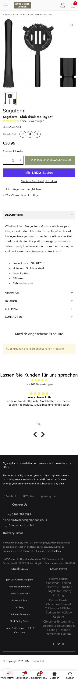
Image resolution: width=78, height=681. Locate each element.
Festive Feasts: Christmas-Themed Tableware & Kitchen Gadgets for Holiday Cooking (58, 587)
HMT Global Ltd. (11, 559)
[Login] (63, 5)
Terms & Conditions (19, 593)
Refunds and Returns (19, 586)
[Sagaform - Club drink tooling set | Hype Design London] (39, 53)
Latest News (58, 569)
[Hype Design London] (22, 5)
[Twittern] (30, 134)
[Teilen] (23, 134)
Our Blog (19, 607)
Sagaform (14, 111)
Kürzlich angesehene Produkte (39, 334)
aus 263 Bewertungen (39, 384)
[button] (6, 160)
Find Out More (54, 551)
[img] (39, 380)
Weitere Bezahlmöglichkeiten (39, 181)
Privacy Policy (19, 600)
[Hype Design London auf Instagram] (64, 644)
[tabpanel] (39, 53)
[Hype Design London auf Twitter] (58, 644)
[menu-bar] (7, 5)
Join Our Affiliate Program (19, 579)
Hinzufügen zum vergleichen (23, 189)
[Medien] (71, 25)
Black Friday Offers (19, 621)
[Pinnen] (37, 134)
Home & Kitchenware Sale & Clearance (19, 630)
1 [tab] (39, 85)
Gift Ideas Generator (19, 614)
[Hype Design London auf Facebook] (53, 644)
